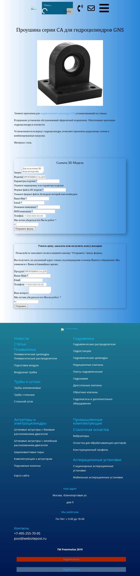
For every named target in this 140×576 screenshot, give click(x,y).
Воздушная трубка (25, 372)
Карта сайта (21, 475)
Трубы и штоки (27, 381)
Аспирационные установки (97, 459)
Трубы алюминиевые (27, 388)
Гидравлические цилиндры (90, 358)
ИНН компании (23, 211)
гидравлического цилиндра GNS (57, 113)
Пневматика (25, 349)
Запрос (18, 172)
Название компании (26, 207)
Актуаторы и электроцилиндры (30, 421)
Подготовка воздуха (26, 365)
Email (18, 202)
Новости (21, 338)
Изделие (18, 177)
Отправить (20, 306)
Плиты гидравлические (88, 371)
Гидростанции (82, 351)
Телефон (18, 215)
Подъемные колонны (27, 465)
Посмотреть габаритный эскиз (70, 152)
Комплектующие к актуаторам (33, 459)
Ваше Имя (20, 198)
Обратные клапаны (85, 392)
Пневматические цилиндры (31, 354)
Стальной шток (23, 401)
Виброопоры (81, 436)
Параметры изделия (25, 181)
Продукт (19, 271)
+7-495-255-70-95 (27, 533)
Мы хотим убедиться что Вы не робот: (35, 220)
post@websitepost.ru (30, 538)
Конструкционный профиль (90, 449)
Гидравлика (83, 338)
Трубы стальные (24, 394)
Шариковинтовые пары (29, 452)
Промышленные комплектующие (87, 421)
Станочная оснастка (91, 429)
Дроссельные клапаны (87, 385)
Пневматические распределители (35, 358)
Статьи (20, 344)
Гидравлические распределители (94, 344)
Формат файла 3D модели (28, 189)
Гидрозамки (80, 378)
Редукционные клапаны (88, 364)
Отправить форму (24, 228)
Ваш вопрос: (21, 293)
